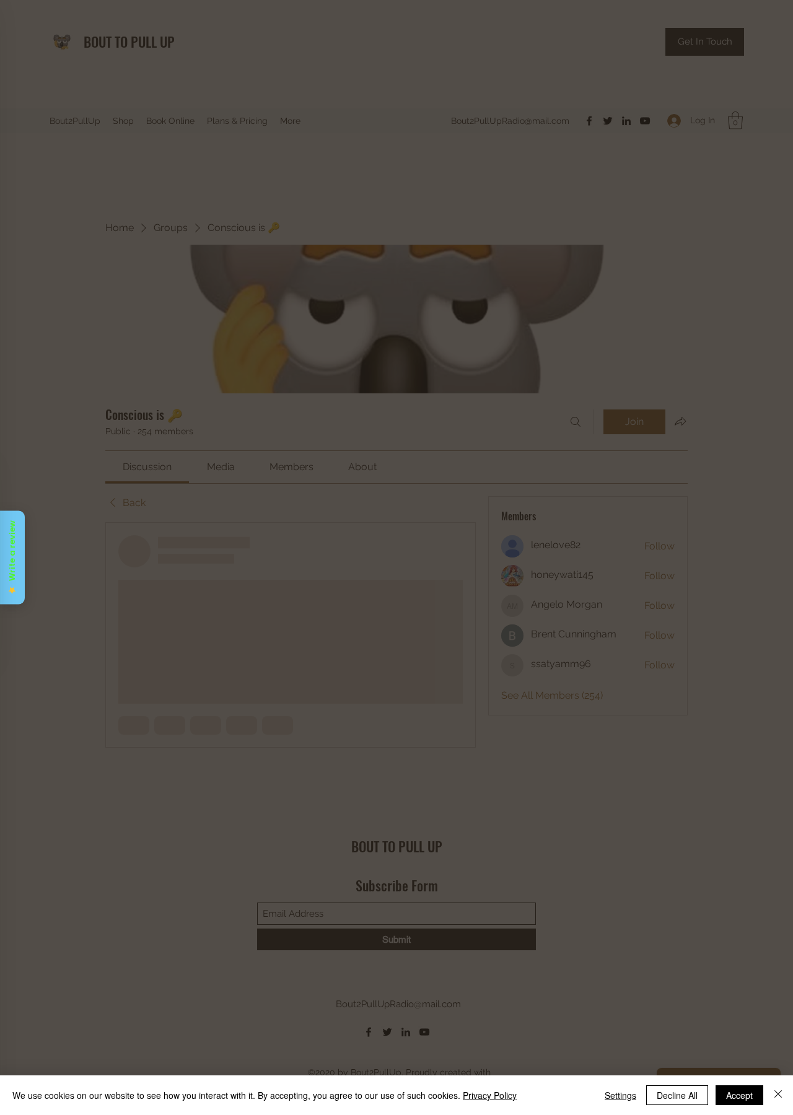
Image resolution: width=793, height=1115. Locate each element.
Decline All (677, 1095)
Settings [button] (620, 1095)
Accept (739, 1095)
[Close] (778, 1095)
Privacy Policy (490, 1095)
